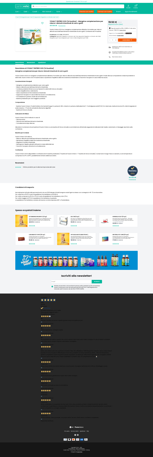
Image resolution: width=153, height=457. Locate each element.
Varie (58, 11)
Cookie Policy (66, 450)
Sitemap (88, 450)
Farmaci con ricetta (105, 12)
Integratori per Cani (27, 17)
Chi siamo (66, 431)
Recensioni (31, 62)
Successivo (51, 314)
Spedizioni (42, 62)
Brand (118, 12)
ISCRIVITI (97, 282)
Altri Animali (46, 11)
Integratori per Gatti (82, 38)
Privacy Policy (73, 450)
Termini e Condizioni (80, 450)
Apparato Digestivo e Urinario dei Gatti (90, 36)
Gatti (25, 11)
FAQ (88, 431)
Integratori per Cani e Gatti (69, 38)
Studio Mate (79, 452)
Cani (17, 11)
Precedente (44, 314)
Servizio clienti (74, 431)
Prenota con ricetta (86, 12)
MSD (58, 34)
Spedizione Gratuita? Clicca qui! (76, 1)
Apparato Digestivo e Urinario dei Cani (46, 17)
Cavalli (34, 11)
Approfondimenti (131, 12)
